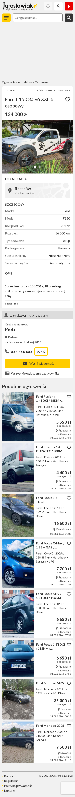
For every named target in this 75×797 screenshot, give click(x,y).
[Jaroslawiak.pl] (19, 6)
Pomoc (9, 776)
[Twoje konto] (58, 6)
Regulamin (11, 781)
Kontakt (9, 790)
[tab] (35, 167)
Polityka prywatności (18, 786)
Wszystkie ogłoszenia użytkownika (35, 373)
